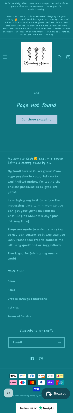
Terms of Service (19, 316)
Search (13, 281)
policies (13, 308)
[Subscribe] (59, 342)
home (11, 290)
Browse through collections (27, 299)
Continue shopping (37, 119)
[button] (5, 57)
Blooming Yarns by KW (30, 396)
